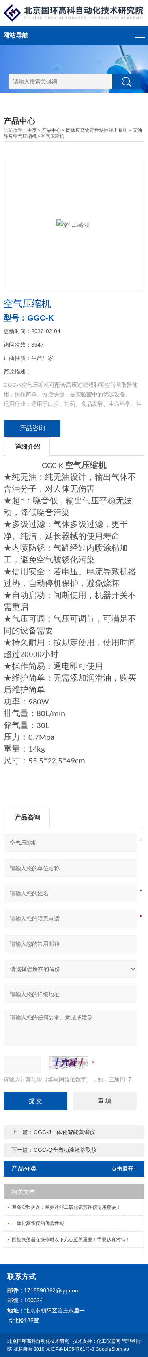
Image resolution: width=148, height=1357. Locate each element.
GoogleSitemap (112, 1349)
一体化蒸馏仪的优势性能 (38, 1223)
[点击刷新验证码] (68, 1062)
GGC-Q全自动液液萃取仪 (65, 1150)
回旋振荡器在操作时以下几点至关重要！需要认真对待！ (71, 1239)
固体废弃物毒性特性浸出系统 (96, 130)
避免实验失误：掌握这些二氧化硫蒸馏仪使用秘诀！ (66, 1207)
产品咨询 (32, 428)
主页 (32, 130)
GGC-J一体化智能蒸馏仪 (64, 1132)
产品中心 (51, 130)
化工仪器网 (108, 1341)
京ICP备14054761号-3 (70, 1349)
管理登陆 (131, 1341)
